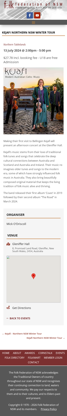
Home (6, 353)
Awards (30, 353)
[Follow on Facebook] (30, 15)
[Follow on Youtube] (37, 15)
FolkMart (34, 358)
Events (60, 353)
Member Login (53, 358)
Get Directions (21, 308)
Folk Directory (14, 358)
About (17, 353)
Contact (33, 362)
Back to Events (20, 318)
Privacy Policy (49, 409)
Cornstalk (45, 353)
